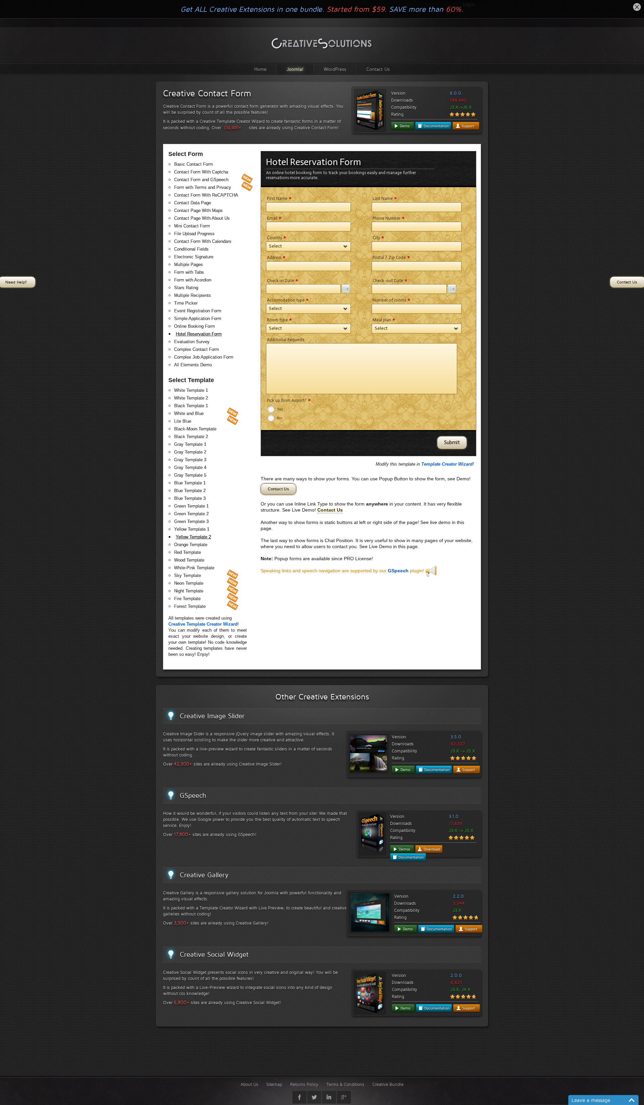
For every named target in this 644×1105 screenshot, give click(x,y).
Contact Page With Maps (198, 210)
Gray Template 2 (190, 452)
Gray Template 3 (190, 459)
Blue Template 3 (190, 498)
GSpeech (398, 570)
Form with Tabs (189, 272)
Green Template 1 (191, 506)
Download (431, 849)
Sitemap (274, 1084)
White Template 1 (191, 390)
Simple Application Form (197, 318)
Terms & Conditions (345, 1084)
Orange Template (190, 544)
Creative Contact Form (207, 93)
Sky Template (187, 575)
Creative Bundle (388, 1084)
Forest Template (190, 606)
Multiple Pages (188, 264)
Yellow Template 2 (193, 536)
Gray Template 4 (190, 467)
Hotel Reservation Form (199, 333)
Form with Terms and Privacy (202, 187)
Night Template (188, 590)
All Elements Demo (193, 364)
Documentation (435, 126)
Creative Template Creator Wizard (202, 624)
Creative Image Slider (212, 716)
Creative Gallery (204, 875)
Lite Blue (182, 421)
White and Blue (189, 413)
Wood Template (189, 560)
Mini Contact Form (192, 225)
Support (467, 126)
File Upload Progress (194, 233)
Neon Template (188, 583)
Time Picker (186, 303)
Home (260, 69)
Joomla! (295, 69)
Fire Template (187, 598)
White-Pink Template (194, 567)
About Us (249, 1084)
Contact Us (378, 69)
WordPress (335, 69)
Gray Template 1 (190, 444)
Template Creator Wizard (447, 464)
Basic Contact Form (193, 164)
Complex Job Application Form (203, 357)
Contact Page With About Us (202, 218)
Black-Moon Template (195, 428)
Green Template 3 (191, 521)
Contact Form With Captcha (201, 171)
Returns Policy (304, 1084)
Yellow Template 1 (191, 529)
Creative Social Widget (214, 954)
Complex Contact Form (196, 349)
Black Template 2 (191, 436)
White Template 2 (191, 398)
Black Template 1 (191, 405)
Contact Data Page (192, 202)
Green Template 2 (191, 513)
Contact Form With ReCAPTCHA (206, 195)
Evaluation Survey (192, 341)
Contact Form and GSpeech (201, 179)
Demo (404, 126)
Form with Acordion (192, 279)
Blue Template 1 (190, 482)
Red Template (187, 552)
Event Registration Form (197, 310)
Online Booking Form (194, 326)
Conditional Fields (191, 249)
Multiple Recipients (192, 295)
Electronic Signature (193, 256)
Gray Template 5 (190, 475)
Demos (403, 849)
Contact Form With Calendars (202, 241)
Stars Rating (186, 287)
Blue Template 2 (190, 490)
